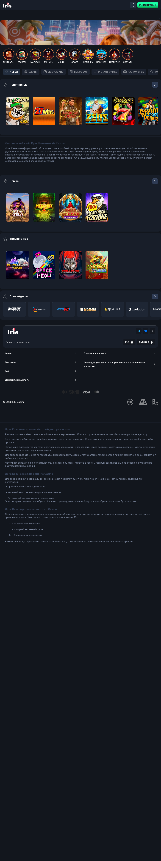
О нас (8, 353)
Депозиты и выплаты (17, 380)
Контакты (10, 362)
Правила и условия (95, 353)
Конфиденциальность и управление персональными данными (114, 364)
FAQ (7, 371)
